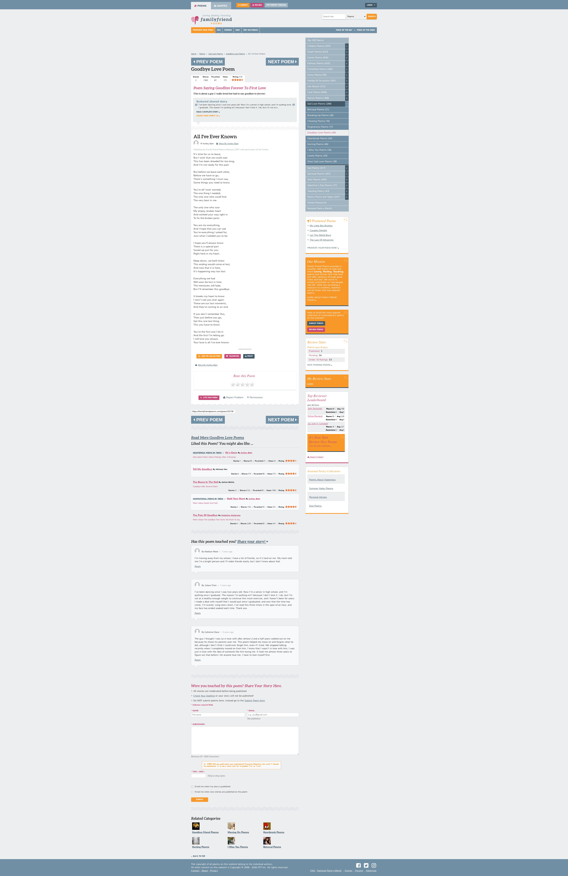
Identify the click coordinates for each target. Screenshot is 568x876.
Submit (244, 5)
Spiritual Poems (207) (318, 174)
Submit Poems (316, 323)
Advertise (371, 871)
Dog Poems (315, 506)
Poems (201, 6)
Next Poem (281, 61)
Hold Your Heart (236, 499)
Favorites (234, 356)
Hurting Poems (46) (317, 144)
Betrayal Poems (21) (318, 110)
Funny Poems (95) (317, 75)
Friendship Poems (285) (320, 69)
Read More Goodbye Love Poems (217, 438)
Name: (196, 711)
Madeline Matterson (231, 515)
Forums (359, 871)
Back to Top (199, 856)
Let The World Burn (320, 235)
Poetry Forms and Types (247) (323, 197)
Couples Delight (318, 230)
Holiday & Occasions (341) (321, 81)
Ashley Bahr (246, 453)
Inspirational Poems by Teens (208, 499)
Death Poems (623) (317, 52)
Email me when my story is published (212, 787)
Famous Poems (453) (318, 63)
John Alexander (315, 409)
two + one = (199, 772)
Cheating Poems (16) (318, 121)
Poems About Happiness (322, 480)
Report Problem (234, 397)
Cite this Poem (210, 398)
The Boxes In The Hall (205, 482)
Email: (252, 711)
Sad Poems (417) (316, 168)
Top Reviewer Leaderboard (317, 397)
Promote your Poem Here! (322, 248)
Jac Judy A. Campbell (318, 424)
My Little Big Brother (321, 226)
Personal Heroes (318, 497)
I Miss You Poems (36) (319, 150)
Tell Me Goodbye (202, 469)
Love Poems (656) (317, 92)
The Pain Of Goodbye (205, 515)
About (204, 871)
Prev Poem (209, 61)
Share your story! (251, 542)
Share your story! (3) (207, 116)
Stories (228, 30)
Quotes (222, 6)
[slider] (237, 80)
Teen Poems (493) (317, 180)
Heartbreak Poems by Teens (207, 453)
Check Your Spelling (204, 696)
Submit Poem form (255, 701)
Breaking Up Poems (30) (320, 115)
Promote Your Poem (203, 30)
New (237, 30)
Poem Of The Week (366, 30)
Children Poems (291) (319, 46)
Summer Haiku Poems (321, 488)
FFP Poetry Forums (276, 5)
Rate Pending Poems (318, 365)
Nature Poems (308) (318, 98)
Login (310, 384)
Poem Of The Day (344, 30)
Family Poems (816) (317, 58)
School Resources (317, 203)
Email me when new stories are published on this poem (221, 792)
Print (250, 356)
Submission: (199, 724)
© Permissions (255, 397)
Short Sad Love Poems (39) (322, 161)
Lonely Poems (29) (317, 156)
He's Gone (231, 452)
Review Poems (316, 330)
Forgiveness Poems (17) (320, 127)
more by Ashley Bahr (229, 144)
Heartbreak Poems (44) (319, 138)
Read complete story (207, 112)
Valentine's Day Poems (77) (322, 185)
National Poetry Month (319, 208)
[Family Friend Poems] (211, 20)
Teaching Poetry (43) (318, 191)
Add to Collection (210, 356)
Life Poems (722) (316, 86)
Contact (195, 871)
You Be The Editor (319, 446)
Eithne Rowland (315, 416)
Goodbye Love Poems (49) (321, 133)
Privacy (214, 871)
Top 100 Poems (250, 30)
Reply (198, 566)
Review (258, 5)
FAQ (219, 30)
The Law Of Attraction (322, 240)
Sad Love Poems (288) (319, 104)
